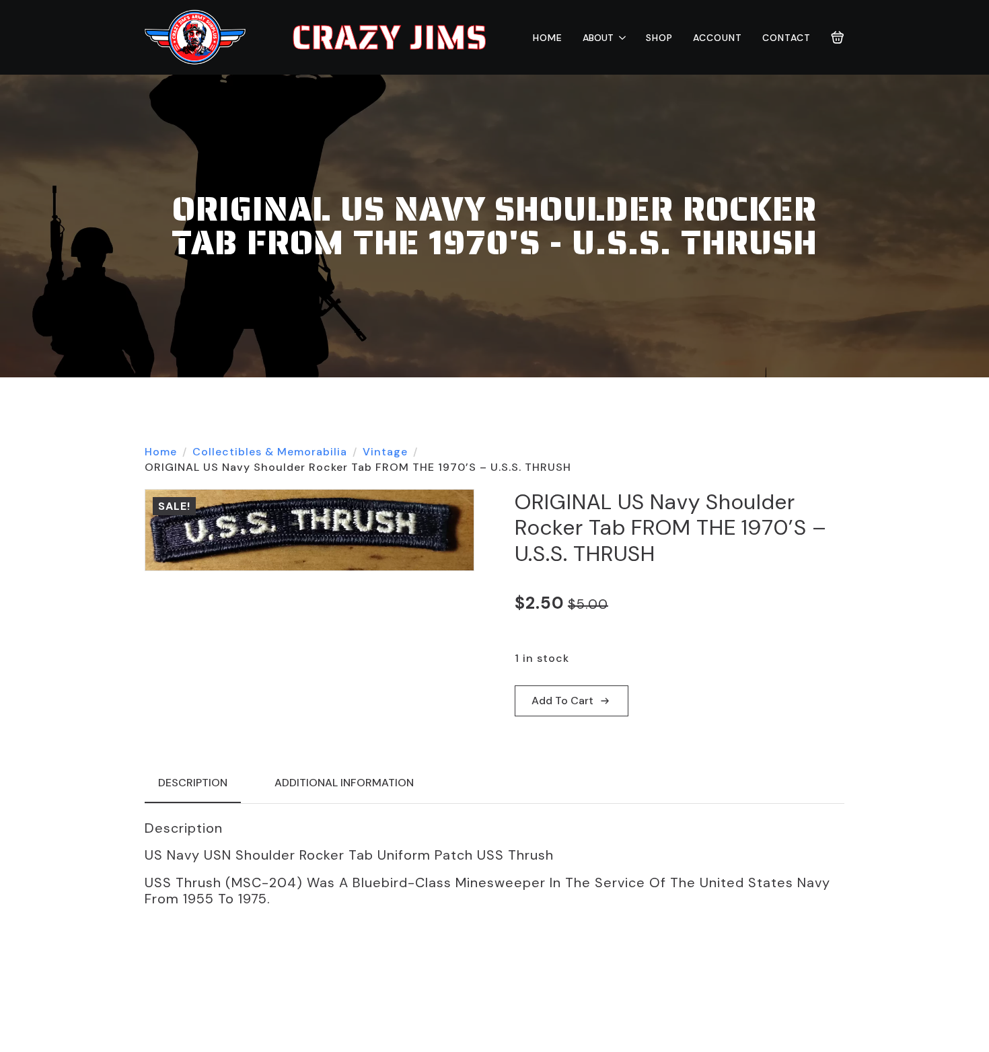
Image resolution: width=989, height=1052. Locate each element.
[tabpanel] (494, 863)
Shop (659, 37)
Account (717, 37)
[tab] (193, 782)
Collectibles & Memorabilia (269, 452)
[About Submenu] (620, 37)
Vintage (385, 452)
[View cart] (837, 37)
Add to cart (562, 700)
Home (547, 37)
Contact (786, 37)
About (598, 37)
